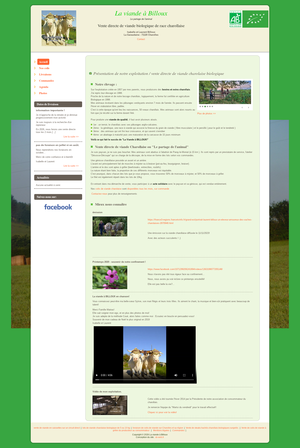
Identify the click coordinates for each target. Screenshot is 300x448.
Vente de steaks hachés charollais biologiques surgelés (212, 428)
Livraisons (45, 74)
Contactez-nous (99, 193)
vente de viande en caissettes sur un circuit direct (57, 428)
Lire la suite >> (71, 136)
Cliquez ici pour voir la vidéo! (162, 412)
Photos (43, 93)
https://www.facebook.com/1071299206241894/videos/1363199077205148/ (185, 269)
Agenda (43, 87)
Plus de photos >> (206, 113)
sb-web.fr (159, 437)
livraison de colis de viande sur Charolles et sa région (158, 428)
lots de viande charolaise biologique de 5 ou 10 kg (106, 428)
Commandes (46, 81)
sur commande (161, 188)
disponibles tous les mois (140, 188)
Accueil (43, 62)
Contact (141, 39)
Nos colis (44, 68)
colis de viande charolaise (108, 188)
